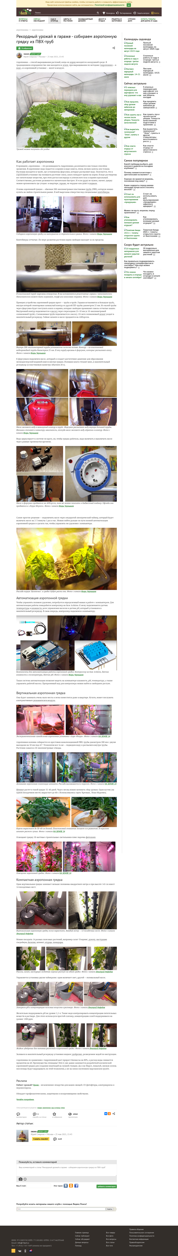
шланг (102, 314)
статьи (63, 1108)
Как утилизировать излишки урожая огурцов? (151, 220)
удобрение (77, 1054)
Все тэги (109, 1246)
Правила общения (136, 1229)
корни (73, 62)
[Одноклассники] (109, 1113)
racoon (26, 54)
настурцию (101, 939)
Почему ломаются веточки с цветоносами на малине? (138, 174)
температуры (22, 608)
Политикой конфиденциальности (109, 5)
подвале (93, 183)
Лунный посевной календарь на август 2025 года (151, 46)
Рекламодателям (136, 1246)
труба (88, 189)
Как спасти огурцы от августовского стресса (150, 149)
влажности (36, 608)
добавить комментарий (107, 1186)
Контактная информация (138, 1239)
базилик (32, 942)
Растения (20, 171)
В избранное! (26, 48)
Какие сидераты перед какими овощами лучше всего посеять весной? (139, 187)
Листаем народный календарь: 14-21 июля (151, 72)
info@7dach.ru (23, 1243)
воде (18, 68)
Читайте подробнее (25, 1099)
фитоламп (90, 837)
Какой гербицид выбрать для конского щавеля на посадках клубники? (138, 166)
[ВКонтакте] (105, 1113)
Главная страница (82, 1232)
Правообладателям (136, 1242)
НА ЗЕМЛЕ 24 (104, 736)
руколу (92, 939)
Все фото (109, 1236)
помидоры (58, 942)
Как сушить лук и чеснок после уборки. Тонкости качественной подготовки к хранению (151, 119)
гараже (62, 183)
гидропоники (106, 65)
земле (65, 65)
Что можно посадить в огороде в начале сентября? (151, 275)
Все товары (110, 1232)
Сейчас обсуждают (82, 1239)
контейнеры (103, 192)
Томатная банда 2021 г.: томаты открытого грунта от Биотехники (151, 233)
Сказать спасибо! (40, 1139)
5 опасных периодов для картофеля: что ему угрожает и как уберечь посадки (150, 92)
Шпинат (20, 789)
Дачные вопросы (81, 1242)
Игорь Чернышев (38, 353)
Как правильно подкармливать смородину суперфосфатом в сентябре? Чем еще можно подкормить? (139, 264)
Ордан (36, 1085)
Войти (156, 13)
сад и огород (55, 1108)
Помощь (78, 1246)
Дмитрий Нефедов (104, 971)
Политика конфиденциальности (141, 1236)
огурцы (48, 942)
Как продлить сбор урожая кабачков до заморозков (149, 104)
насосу (54, 311)
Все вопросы (111, 1239)
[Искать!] (97, 12)
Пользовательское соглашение (141, 1232)
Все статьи (110, 1242)
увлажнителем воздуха (44, 700)
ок (129, 5)
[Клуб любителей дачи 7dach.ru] (25, 12)
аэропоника (47, 1108)
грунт (85, 180)
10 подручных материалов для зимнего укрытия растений (151, 251)
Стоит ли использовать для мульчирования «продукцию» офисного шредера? (151, 200)
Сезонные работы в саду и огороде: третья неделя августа (151, 59)
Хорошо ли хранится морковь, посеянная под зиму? (139, 180)
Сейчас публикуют (82, 1236)
